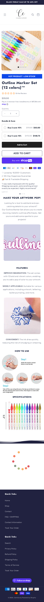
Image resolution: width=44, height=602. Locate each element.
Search (8, 543)
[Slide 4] (23, 67)
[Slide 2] (20, 67)
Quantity (5, 109)
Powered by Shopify (29, 597)
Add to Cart (22, 145)
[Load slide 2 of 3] (22, 194)
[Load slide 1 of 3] (20, 194)
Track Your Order (12, 528)
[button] (5, 14)
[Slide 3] (22, 67)
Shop (7, 506)
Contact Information (13, 522)
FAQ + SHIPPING (12, 517)
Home (7, 500)
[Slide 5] (25, 67)
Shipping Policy (11, 560)
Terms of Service (12, 565)
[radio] (22, 127)
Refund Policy (10, 554)
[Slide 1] (18, 67)
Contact (8, 511)
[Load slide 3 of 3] (24, 194)
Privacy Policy (10, 549)
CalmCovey (18, 597)
